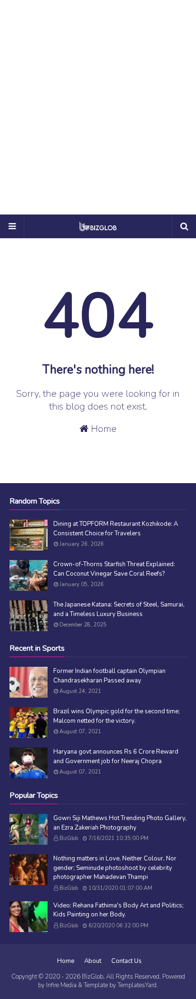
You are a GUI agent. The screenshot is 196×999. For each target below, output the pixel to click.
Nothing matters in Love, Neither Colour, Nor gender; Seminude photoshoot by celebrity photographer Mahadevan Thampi (114, 867)
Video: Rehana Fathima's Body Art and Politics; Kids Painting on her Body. (118, 910)
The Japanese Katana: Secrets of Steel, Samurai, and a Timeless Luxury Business (119, 609)
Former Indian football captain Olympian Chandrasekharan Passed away (109, 676)
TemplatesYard (137, 985)
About (92, 961)
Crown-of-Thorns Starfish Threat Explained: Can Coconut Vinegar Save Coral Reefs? (114, 569)
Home (102, 428)
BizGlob (68, 838)
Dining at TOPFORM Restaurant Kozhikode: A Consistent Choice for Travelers (115, 529)
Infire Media (61, 985)
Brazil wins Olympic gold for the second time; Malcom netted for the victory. (116, 716)
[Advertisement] (98, 107)
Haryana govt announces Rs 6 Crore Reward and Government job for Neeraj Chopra (115, 756)
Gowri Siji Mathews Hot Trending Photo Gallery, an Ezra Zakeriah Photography (119, 823)
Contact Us (126, 961)
